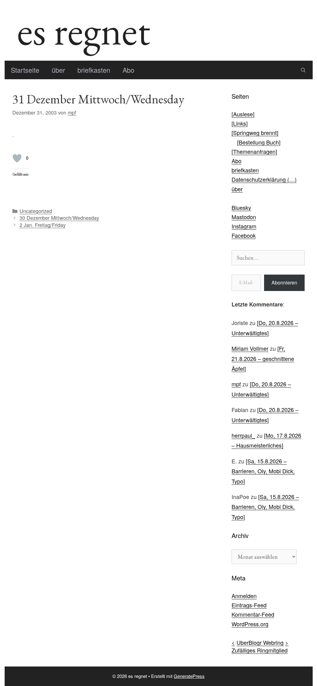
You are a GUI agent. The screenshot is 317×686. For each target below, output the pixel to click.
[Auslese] (243, 114)
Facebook (244, 235)
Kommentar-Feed (253, 614)
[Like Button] (17, 158)
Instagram (244, 226)
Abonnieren (284, 282)
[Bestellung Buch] (258, 142)
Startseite (25, 70)
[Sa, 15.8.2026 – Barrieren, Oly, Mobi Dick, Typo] (263, 471)
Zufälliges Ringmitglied (260, 650)
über (58, 70)
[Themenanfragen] (254, 151)
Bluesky (241, 207)
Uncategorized (36, 211)
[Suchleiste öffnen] (303, 70)
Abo (128, 70)
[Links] (240, 123)
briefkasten (93, 70)
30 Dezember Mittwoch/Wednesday (59, 217)
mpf (236, 384)
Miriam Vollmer (250, 348)
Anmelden (244, 596)
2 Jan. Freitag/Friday (43, 224)
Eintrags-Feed (249, 605)
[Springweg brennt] (255, 132)
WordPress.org (250, 624)
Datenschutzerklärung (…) (264, 179)
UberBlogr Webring (260, 642)
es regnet (83, 30)
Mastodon (244, 217)
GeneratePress (189, 676)
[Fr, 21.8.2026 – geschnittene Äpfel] (263, 358)
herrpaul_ (243, 435)
